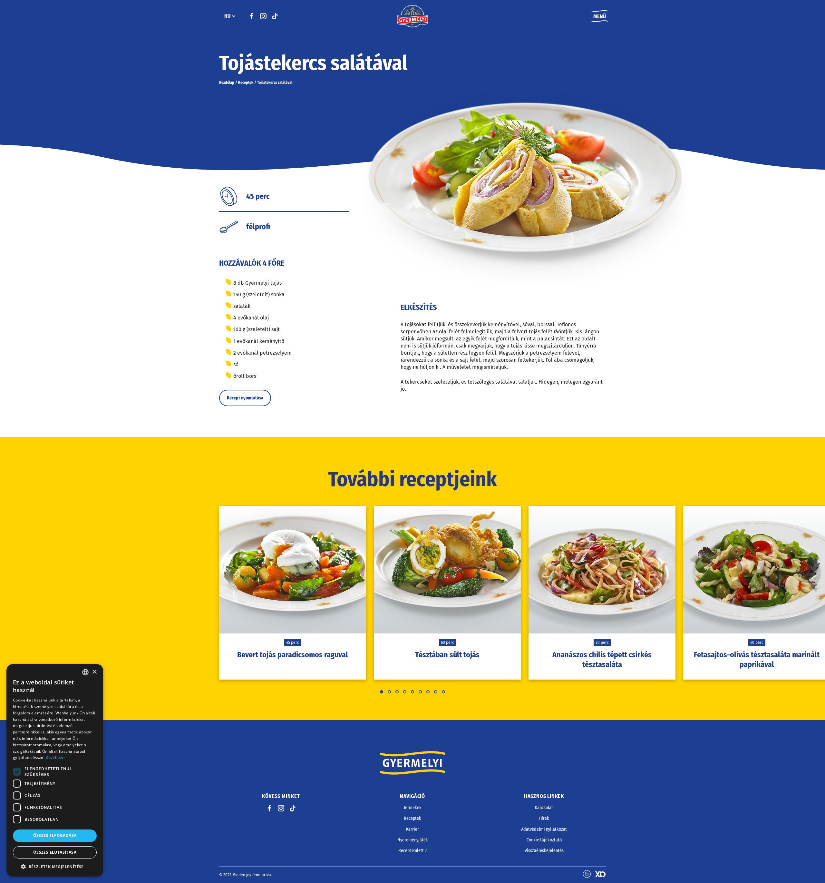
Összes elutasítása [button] (54, 852)
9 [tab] (443, 692)
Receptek (245, 82)
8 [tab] (435, 692)
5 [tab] (412, 692)
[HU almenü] (234, 16)
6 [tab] (420, 692)
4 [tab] (405, 692)
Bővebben (54, 757)
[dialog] (54, 770)
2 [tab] (389, 692)
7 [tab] (428, 692)
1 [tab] (381, 692)
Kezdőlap (226, 82)
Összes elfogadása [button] (55, 835)
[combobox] (85, 672)
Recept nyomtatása (245, 398)
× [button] (94, 672)
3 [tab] (397, 692)
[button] (55, 866)
